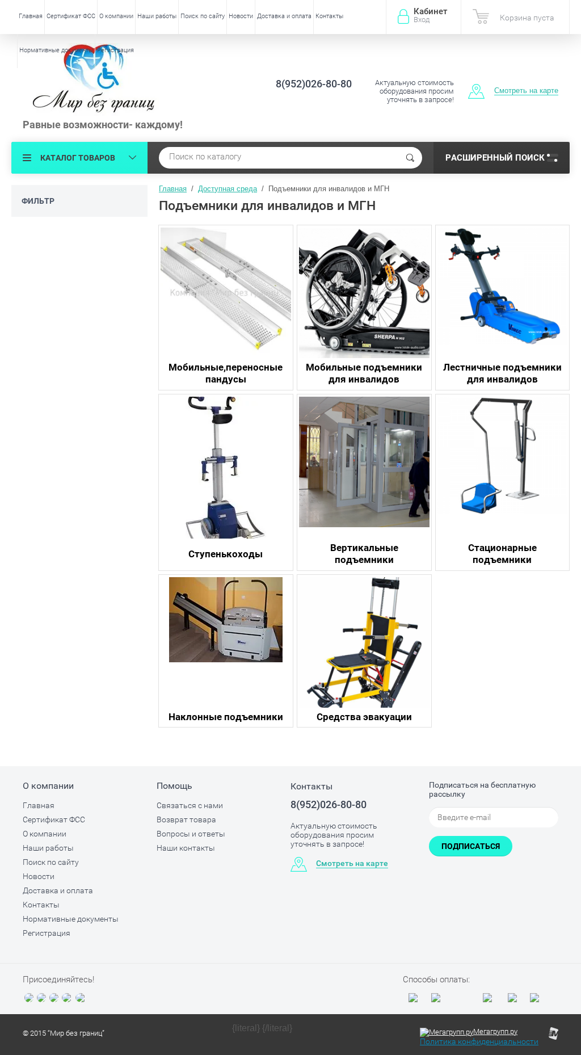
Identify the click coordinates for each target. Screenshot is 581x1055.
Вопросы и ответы (191, 833)
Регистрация (115, 50)
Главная (31, 16)
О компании (116, 16)
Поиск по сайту (202, 16)
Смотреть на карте (526, 90)
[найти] (410, 158)
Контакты (329, 16)
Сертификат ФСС (71, 16)
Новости (241, 16)
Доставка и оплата (284, 16)
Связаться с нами (190, 805)
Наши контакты (186, 847)
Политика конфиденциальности (479, 1041)
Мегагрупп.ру (495, 1031)
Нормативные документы (56, 50)
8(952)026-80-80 (314, 84)
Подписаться (470, 846)
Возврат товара (186, 819)
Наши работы (156, 16)
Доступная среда (227, 188)
